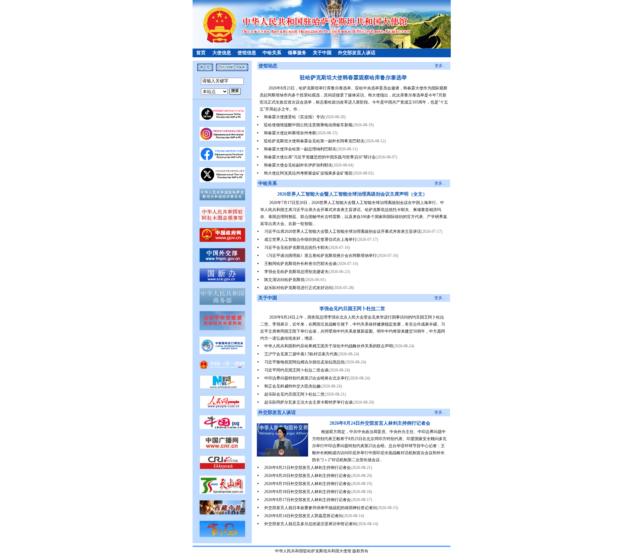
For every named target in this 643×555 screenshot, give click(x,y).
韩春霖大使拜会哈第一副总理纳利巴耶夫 (300, 149)
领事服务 (297, 52)
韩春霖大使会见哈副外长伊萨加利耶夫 (298, 165)
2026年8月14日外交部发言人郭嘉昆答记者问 (303, 515)
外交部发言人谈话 (356, 52)
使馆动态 (268, 65)
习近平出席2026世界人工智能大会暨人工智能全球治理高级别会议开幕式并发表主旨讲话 (342, 231)
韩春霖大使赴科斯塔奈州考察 (290, 133)
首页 (201, 52)
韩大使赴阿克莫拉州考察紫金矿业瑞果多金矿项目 (308, 173)
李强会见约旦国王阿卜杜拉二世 (352, 308)
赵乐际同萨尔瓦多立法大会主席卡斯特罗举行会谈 (308, 402)
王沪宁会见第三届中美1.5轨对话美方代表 (301, 354)
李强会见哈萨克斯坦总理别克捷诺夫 (296, 271)
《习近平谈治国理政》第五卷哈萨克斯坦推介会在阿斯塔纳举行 (320, 255)
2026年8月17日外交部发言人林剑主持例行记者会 (307, 499)
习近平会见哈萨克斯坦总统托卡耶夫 (296, 247)
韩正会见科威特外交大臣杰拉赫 (292, 386)
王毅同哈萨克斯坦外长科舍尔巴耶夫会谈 (300, 263)
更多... (440, 65)
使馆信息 (246, 52)
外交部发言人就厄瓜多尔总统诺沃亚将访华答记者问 (310, 524)
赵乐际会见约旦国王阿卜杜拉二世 (294, 394)
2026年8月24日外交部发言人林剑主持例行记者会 (380, 423)
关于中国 (322, 52)
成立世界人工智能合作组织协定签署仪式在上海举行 (310, 239)
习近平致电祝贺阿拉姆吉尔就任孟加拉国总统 (304, 362)
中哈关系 (272, 52)
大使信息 (221, 52)
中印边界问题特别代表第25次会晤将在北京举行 (306, 378)
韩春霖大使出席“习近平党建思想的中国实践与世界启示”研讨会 (320, 157)
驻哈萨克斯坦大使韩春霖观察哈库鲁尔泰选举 (353, 77)
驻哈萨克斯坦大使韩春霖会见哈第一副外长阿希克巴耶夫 (314, 141)
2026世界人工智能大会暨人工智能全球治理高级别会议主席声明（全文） (352, 194)
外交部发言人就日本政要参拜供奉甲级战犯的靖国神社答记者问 (320, 507)
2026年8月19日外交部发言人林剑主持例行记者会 (307, 483)
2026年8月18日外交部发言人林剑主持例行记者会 (307, 491)
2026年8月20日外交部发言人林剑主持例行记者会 (307, 475)
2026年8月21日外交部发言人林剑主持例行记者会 (307, 467)
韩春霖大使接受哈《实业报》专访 (294, 117)
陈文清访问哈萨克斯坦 (284, 279)
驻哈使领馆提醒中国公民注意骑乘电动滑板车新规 (308, 125)
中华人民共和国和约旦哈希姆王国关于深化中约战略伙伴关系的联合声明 (328, 346)
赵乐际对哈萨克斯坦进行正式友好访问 (298, 287)
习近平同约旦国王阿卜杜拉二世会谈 (296, 370)
